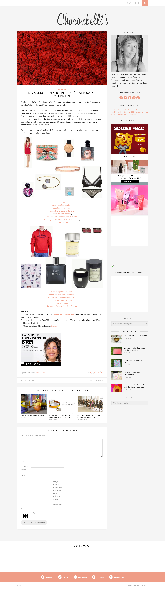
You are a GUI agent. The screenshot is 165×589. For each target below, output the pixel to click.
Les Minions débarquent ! (33, 415)
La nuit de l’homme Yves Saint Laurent (62, 306)
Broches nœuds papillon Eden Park (61, 297)
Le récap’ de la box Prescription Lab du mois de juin (135, 349)
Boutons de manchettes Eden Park (62, 295)
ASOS (132, 112)
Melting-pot (83, 3)
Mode (28, 3)
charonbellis (40, 373)
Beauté (20, 3)
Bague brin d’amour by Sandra (62, 211)
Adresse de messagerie (25, 468)
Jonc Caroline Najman (61, 208)
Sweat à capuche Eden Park (62, 292)
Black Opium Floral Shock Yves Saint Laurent (61, 220)
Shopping (71, 3)
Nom (23, 461)
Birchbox (114, 110)
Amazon (114, 114)
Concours (59, 3)
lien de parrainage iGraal (64, 314)
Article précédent (29, 380)
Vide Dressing (97, 3)
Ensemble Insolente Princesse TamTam (62, 217)
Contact (110, 3)
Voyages (37, 3)
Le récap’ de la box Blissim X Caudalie (134, 361)
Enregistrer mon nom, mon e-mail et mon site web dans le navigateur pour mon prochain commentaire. (57, 493)
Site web (24, 475)
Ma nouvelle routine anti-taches (135, 336)
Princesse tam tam (141, 112)
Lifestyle (48, 3)
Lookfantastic (116, 112)
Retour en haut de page (136, 586)
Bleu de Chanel (62, 303)
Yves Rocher (129, 110)
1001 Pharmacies (140, 110)
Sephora (54, 326)
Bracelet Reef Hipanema (61, 214)
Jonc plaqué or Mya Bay (61, 205)
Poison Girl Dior (61, 222)
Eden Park (135, 114)
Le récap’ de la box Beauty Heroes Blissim (133, 373)
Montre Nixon (62, 202)
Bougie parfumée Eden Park (62, 300)
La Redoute (126, 112)
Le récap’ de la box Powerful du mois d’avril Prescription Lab (135, 386)
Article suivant (96, 380)
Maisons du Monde (125, 114)
